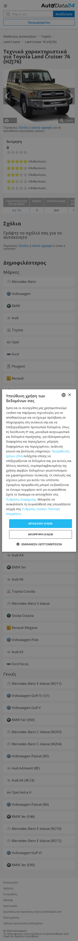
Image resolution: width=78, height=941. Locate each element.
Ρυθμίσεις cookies (34, 509)
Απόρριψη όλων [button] (40, 534)
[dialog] (39, 470)
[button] (39, 544)
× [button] (69, 394)
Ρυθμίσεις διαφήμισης (21, 499)
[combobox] (64, 395)
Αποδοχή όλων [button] (40, 523)
